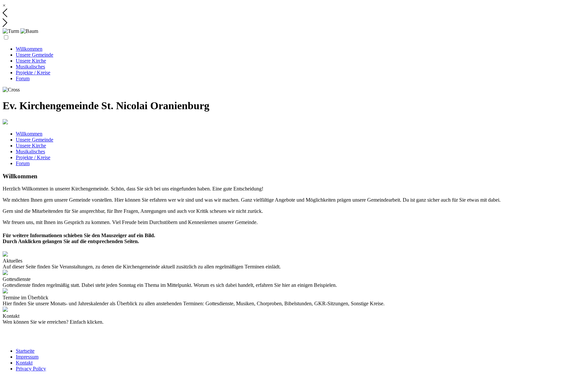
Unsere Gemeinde (34, 55)
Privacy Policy (31, 368)
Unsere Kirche (31, 60)
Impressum (27, 357)
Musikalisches (30, 66)
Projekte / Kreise (33, 72)
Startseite (25, 351)
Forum (23, 78)
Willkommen (29, 49)
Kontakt (24, 362)
